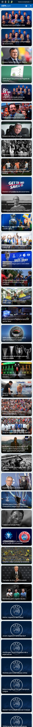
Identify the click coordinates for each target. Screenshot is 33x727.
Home (6, 6)
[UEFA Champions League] (2, 2)
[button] (30, 6)
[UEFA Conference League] (8, 2)
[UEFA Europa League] (5, 2)
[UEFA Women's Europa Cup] (11, 2)
